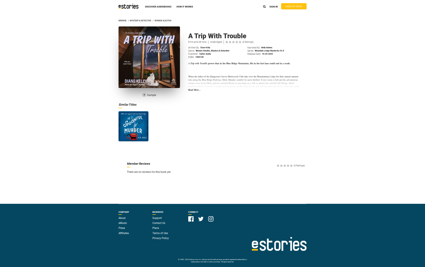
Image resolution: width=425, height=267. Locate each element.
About (122, 218)
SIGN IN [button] (273, 6)
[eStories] (128, 6)
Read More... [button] (194, 89)
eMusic (123, 223)
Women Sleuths (203, 51)
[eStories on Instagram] (210, 217)
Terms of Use (160, 233)
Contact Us (158, 223)
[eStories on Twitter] (201, 217)
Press (122, 228)
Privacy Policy (160, 238)
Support (157, 218)
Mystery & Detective (220, 51)
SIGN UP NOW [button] (294, 6)
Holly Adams (266, 47)
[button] (158, 8)
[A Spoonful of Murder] (133, 126)
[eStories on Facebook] (191, 217)
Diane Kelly (205, 47)
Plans (155, 228)
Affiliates (124, 233)
